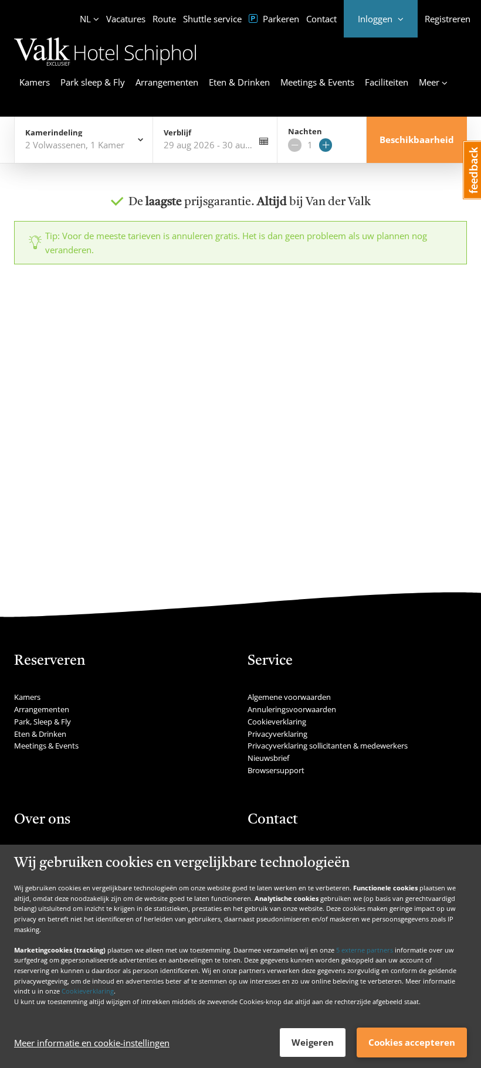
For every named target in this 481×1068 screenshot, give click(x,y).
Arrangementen (167, 82)
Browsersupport (276, 770)
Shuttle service (212, 19)
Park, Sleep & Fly (42, 721)
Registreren (447, 19)
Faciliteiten (386, 82)
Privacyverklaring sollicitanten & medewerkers (328, 745)
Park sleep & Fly (92, 82)
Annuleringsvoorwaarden (292, 709)
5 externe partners (364, 949)
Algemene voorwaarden (289, 697)
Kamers (34, 82)
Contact (321, 19)
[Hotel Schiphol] (105, 67)
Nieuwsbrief (268, 758)
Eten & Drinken (239, 82)
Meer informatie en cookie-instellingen (92, 1043)
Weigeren (313, 1042)
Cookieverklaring (88, 991)
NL (85, 19)
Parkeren (279, 19)
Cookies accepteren (411, 1042)
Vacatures (125, 19)
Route (164, 19)
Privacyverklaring (277, 734)
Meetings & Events (317, 82)
